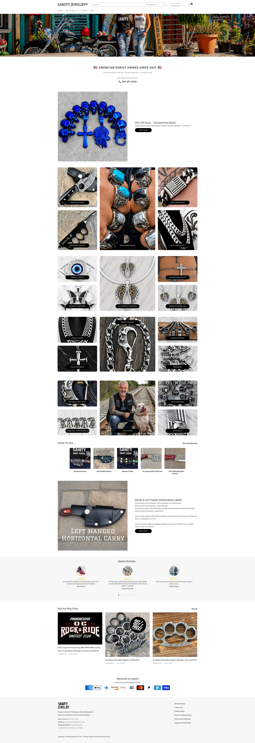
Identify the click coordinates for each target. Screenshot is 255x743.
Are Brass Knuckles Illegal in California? (122, 660)
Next (199, 579)
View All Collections (190, 443)
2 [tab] (122, 595)
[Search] (164, 5)
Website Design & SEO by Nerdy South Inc (96, 737)
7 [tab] (133, 595)
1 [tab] (119, 595)
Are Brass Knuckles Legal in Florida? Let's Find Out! (175, 660)
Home (60, 10)
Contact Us (178, 707)
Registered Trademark (182, 723)
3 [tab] (124, 595)
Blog (92, 10)
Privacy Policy (179, 711)
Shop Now (143, 130)
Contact (84, 10)
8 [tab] (136, 595)
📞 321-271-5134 (128, 81)
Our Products (71, 10)
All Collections (179, 704)
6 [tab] (131, 595)
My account (175, 6)
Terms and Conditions (182, 719)
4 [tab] (126, 595)
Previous (56, 579)
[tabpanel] (81, 576)
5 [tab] (129, 595)
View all (194, 609)
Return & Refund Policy (183, 715)
